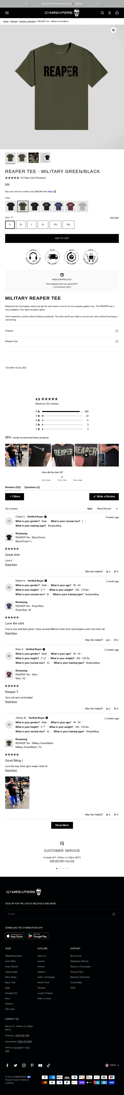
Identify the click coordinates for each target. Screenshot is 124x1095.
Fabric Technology (46, 977)
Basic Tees (10, 982)
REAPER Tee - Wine (26, 676)
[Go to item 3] (33, 158)
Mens (7, 998)
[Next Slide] (116, 455)
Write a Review (107, 497)
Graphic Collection (27, 21)
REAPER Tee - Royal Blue (29, 608)
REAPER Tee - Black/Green (30, 539)
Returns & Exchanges (80, 966)
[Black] (10, 206)
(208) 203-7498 (57, 861)
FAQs (73, 988)
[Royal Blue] (58, 206)
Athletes (41, 972)
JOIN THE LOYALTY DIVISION (62, 4)
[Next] (97, 3)
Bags (7, 988)
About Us (42, 956)
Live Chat (69, 861)
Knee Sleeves (11, 966)
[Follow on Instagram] (24, 1065)
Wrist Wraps (11, 977)
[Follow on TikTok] (48, 1065)
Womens (9, 1004)
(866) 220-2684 (25, 1041)
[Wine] (70, 206)
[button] (25, 178)
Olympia (41, 988)
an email (17, 1047)
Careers (41, 961)
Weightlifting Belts (13, 956)
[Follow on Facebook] (7, 1065)
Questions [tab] (32, 488)
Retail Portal (43, 982)
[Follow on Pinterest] (32, 1065)
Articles (41, 966)
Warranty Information (80, 977)
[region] (62, 455)
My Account (75, 956)
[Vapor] (82, 206)
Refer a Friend (44, 998)
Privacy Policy (77, 972)
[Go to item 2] (22, 158)
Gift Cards (10, 1009)
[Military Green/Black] (22, 206)
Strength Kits (11, 993)
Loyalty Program (45, 993)
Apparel (13, 21)
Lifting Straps (11, 972)
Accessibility (76, 982)
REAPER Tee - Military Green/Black (34, 745)
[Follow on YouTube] (40, 1065)
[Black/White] (46, 206)
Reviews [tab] (13, 488)
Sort (90, 508)
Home (6, 21)
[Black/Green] (34, 206)
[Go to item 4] (45, 158)
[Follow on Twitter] (15, 1065)
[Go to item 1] (10, 158)
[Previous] (26, 3)
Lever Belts (10, 961)
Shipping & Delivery (79, 961)
